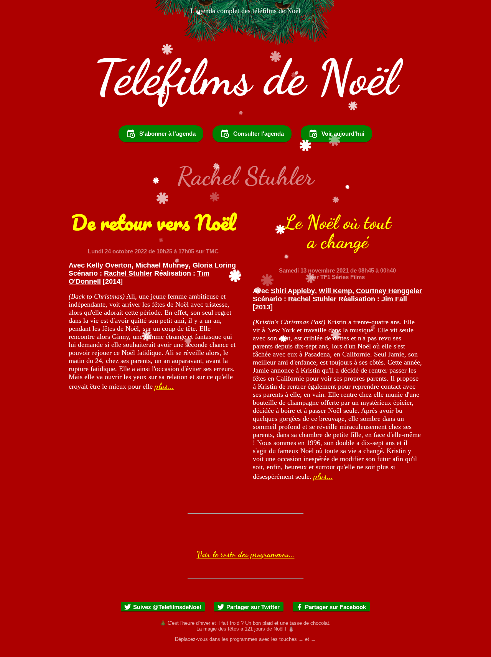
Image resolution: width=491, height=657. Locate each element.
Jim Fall (394, 299)
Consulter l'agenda (258, 133)
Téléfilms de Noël (245, 77)
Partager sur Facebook (335, 607)
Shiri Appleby (293, 291)
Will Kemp (335, 291)
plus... (164, 386)
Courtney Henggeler (389, 291)
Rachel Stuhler (128, 273)
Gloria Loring (214, 265)
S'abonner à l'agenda (167, 133)
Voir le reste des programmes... (245, 554)
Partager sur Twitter (253, 607)
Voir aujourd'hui (342, 133)
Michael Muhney (162, 265)
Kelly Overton (109, 265)
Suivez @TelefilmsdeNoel (167, 607)
